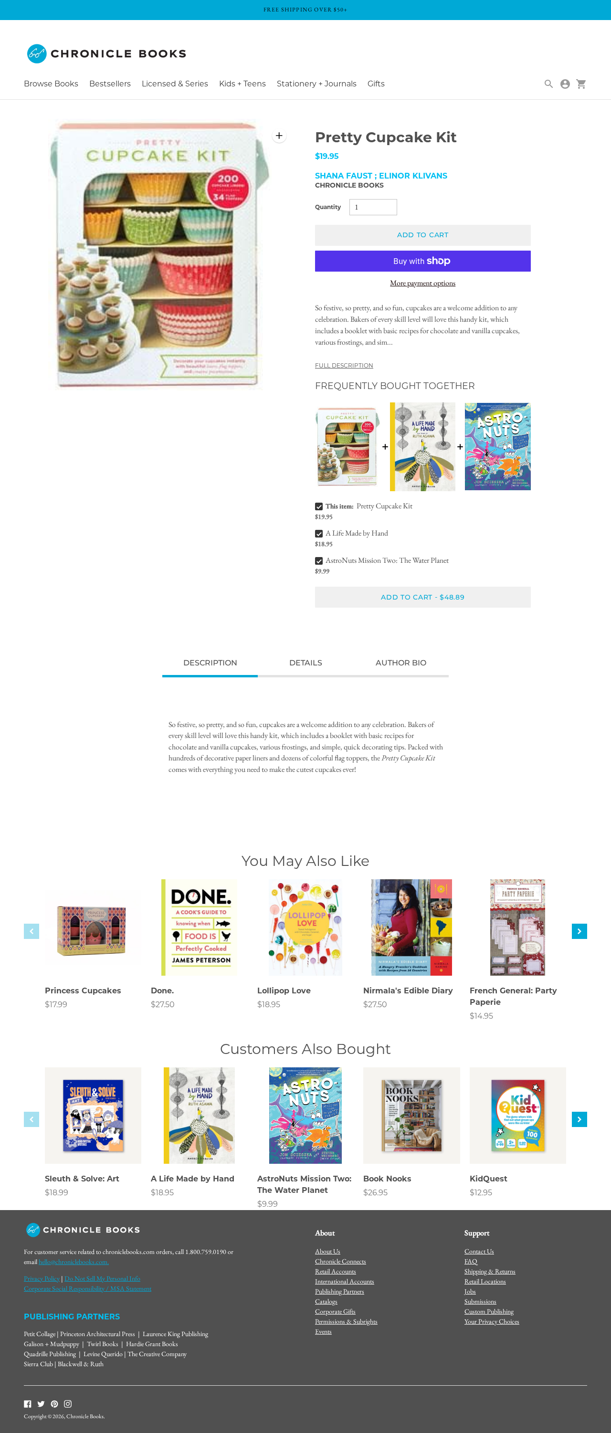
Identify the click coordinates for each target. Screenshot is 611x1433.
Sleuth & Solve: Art (82, 1178)
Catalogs (326, 1301)
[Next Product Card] (579, 931)
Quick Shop (93, 955)
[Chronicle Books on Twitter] (41, 1403)
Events (323, 1331)
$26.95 (375, 1192)
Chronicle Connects (340, 1261)
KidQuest (488, 1178)
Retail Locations (485, 1281)
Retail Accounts (335, 1271)
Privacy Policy (42, 1278)
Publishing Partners (339, 1291)
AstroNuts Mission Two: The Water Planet (387, 560)
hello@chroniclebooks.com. (74, 1261)
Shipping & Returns (490, 1271)
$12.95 (481, 1192)
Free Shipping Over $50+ (305, 9)
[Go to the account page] (565, 84)
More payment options (422, 283)
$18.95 (268, 1004)
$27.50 (163, 1004)
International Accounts (344, 1281)
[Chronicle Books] (107, 54)
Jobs (470, 1291)
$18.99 (56, 1192)
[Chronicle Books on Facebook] (28, 1403)
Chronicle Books (349, 185)
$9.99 (267, 1204)
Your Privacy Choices (491, 1321)
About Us (327, 1251)
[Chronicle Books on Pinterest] (54, 1403)
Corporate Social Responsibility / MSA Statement (87, 1288)
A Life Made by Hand (357, 533)
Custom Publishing (489, 1311)
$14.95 (481, 1016)
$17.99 (56, 1004)
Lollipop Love (284, 990)
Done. (162, 990)
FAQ (470, 1261)
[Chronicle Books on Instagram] (68, 1403)
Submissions (480, 1301)
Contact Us (479, 1251)
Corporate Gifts (335, 1311)
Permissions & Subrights (346, 1321)
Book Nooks (387, 1178)
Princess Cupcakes (83, 990)
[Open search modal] (549, 84)
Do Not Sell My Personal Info (102, 1278)
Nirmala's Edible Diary (408, 990)
